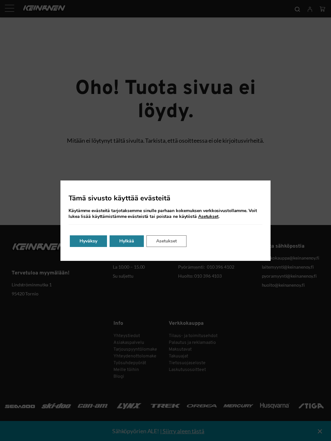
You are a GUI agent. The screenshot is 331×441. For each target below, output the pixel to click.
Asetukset (208, 217)
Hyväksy (88, 241)
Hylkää (126, 241)
